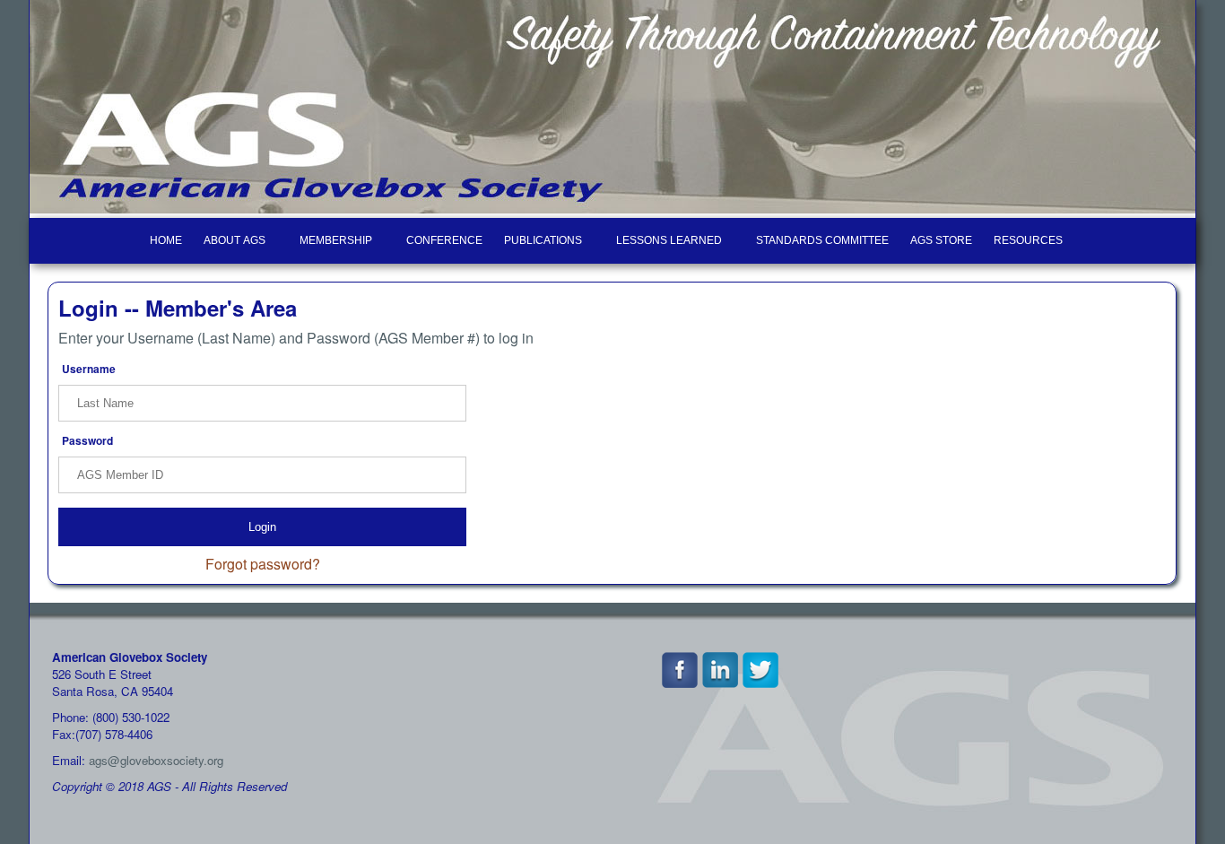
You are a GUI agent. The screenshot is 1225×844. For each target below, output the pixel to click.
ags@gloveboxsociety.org (156, 760)
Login (262, 527)
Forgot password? (262, 563)
